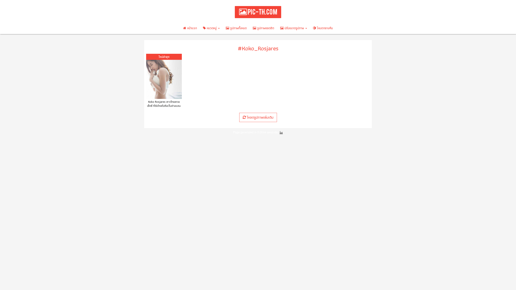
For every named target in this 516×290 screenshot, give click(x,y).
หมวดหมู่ (212, 28)
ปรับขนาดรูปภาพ (294, 28)
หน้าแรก (191, 28)
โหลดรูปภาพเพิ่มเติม (260, 117)
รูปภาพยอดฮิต (265, 28)
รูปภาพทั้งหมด (238, 28)
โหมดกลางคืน (324, 28)
